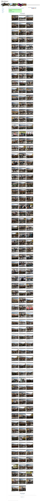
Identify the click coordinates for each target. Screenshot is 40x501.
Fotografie (3, 8)
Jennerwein (3, 11)
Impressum (11, 500)
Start (2, 7)
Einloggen (35, 7)
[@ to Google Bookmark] (32, 8)
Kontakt (3, 12)
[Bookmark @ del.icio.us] (35, 8)
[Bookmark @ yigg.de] (34, 8)
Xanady (14, 500)
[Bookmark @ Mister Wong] (33, 8)
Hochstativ (3, 9)
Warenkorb (33, 7)
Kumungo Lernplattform (16, 500)
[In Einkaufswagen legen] (22, 28)
